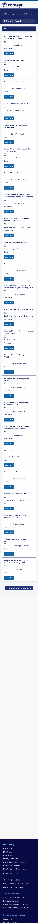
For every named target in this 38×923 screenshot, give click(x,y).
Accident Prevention (12, 173)
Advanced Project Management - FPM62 (17, 356)
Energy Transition (10, 859)
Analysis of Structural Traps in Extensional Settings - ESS (16, 562)
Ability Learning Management (15, 904)
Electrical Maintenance (18, 67)
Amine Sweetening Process (15, 539)
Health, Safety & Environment (15, 869)
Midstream (7, 852)
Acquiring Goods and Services (16, 242)
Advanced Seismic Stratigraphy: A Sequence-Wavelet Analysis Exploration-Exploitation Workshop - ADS (18, 427)
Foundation (8, 206)
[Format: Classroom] (5, 42)
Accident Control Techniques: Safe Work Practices (17, 150)
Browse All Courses (11, 873)
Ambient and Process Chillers (15, 493)
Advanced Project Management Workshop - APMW (16, 403)
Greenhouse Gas (19, 479)
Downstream (8, 855)
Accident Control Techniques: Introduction (15, 126)
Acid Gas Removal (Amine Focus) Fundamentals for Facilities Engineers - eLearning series (19, 195)
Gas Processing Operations (19, 546)
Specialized (8, 48)
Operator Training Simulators (15, 908)
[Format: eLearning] (5, 63)
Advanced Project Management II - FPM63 (17, 380)
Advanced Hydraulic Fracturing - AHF (18, 309)
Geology (19, 570)
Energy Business (18, 294)
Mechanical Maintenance (18, 457)
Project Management (18, 249)
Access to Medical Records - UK (16, 103)
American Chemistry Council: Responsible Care (15, 516)
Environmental (18, 524)
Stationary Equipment (18, 270)
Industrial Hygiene (18, 88)
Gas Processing (18, 203)
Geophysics (18, 45)
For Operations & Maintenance (16, 887)
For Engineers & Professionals (15, 884)
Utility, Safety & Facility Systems (18, 500)
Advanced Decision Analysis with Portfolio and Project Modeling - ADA (18, 286)
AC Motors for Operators (14, 60)
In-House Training (10, 901)
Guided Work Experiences (14, 897)
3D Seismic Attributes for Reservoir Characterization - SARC (18, 37)
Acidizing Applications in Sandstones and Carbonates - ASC (18, 219)
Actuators (8, 264)
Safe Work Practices (18, 134)
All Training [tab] (8, 14)
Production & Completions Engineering (18, 227)
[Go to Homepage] (13, 5)
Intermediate (8, 230)
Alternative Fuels (11, 472)
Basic (6, 70)
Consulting (7, 919)
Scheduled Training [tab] (26, 14)
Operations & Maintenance (14, 862)
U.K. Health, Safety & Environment (18, 110)
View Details (9, 53)
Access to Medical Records (14, 82)
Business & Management (13, 865)
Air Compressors (10, 450)
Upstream (7, 848)
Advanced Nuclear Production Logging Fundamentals (19, 332)
